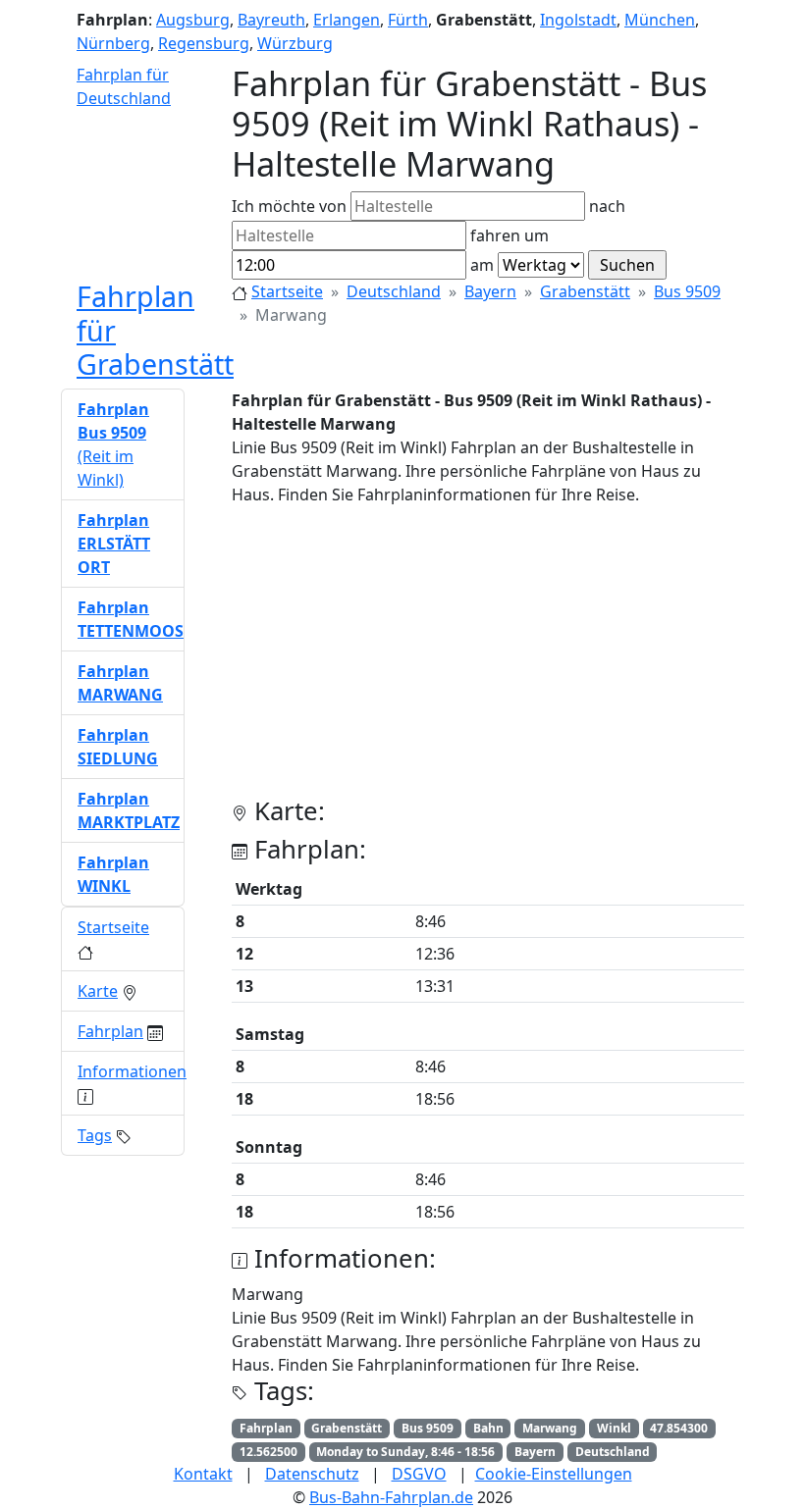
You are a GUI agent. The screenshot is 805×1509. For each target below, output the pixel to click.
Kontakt (203, 1473)
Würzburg (295, 43)
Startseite (287, 291)
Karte (98, 991)
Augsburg (193, 19)
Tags (95, 1135)
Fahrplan (110, 1031)
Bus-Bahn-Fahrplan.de (391, 1497)
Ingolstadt (578, 19)
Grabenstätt (585, 291)
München (659, 19)
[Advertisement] (488, 659)
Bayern (490, 291)
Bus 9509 (687, 291)
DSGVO (419, 1473)
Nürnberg (113, 43)
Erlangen (346, 19)
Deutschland (394, 291)
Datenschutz (312, 1473)
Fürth (408, 19)
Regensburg (203, 43)
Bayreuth (271, 19)
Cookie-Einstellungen (553, 1473)
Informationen (132, 1071)
